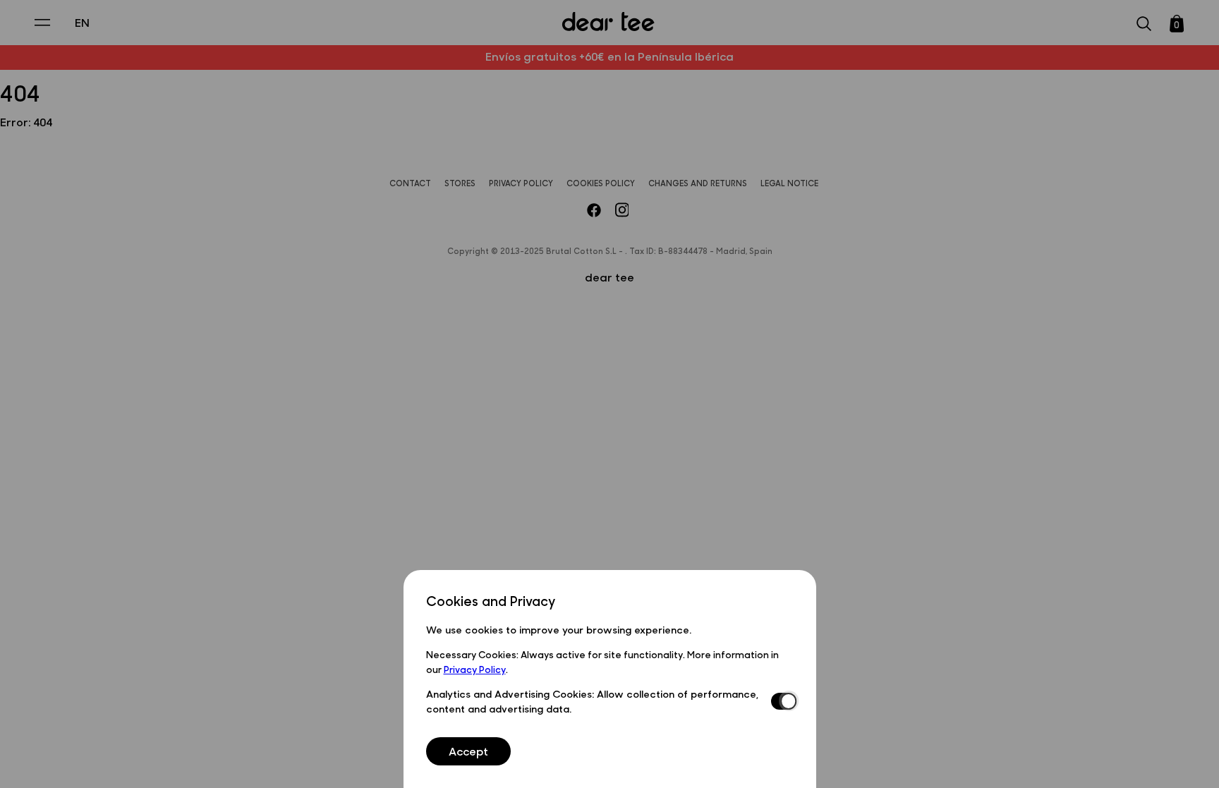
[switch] (782, 701)
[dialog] (610, 679)
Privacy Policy (475, 668)
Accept (468, 751)
